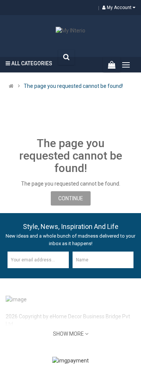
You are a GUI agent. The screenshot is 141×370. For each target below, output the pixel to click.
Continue (70, 198)
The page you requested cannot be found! (73, 86)
